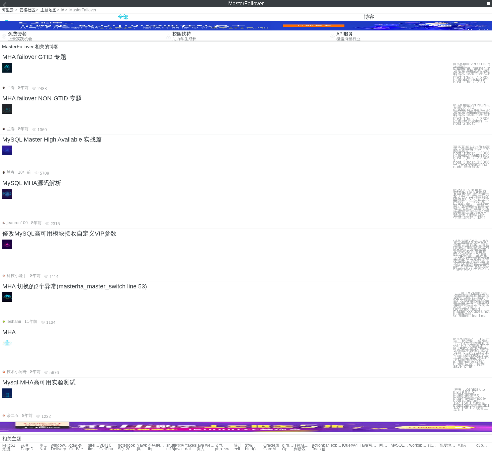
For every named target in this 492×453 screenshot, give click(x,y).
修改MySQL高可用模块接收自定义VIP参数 (59, 233)
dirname (288, 445)
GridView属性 (78, 449)
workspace (418, 445)
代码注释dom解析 (433, 445)
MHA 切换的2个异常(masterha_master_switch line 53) (74, 286)
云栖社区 (27, 10)
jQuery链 (350, 445)
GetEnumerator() (108, 449)
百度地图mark (448, 445)
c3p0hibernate (482, 445)
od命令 (75, 445)
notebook (126, 445)
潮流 (6, 449)
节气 (219, 445)
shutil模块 (175, 445)
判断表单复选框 (303, 449)
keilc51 (8, 445)
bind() (250, 449)
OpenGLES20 (288, 449)
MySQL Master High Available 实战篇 (52, 139)
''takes (190, 445)
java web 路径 (205, 445)
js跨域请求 (303, 445)
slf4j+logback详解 (93, 445)
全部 (123, 17)
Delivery (58, 449)
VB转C (105, 445)
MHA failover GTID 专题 (34, 57)
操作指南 (142, 449)
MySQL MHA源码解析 (31, 183)
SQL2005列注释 (127, 449)
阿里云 (8, 10)
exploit (336, 445)
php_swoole (224, 449)
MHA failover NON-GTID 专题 (42, 98)
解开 (238, 445)
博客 (369, 17)
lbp (151, 449)
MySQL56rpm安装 (400, 445)
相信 (462, 445)
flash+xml (93, 449)
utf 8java (174, 449)
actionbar (320, 445)
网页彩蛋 (385, 445)
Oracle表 (271, 445)
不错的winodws (157, 445)
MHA (9, 332)
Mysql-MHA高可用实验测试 (39, 382)
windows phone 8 (60, 445)
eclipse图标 (239, 449)
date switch (190, 449)
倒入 (200, 449)
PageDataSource (30, 449)
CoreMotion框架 (272, 449)
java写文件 (369, 445)
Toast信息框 (321, 449)
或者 (25, 445)
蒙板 (249, 445)
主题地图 (48, 10)
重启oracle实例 (45, 445)
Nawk (142, 445)
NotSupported (45, 449)
